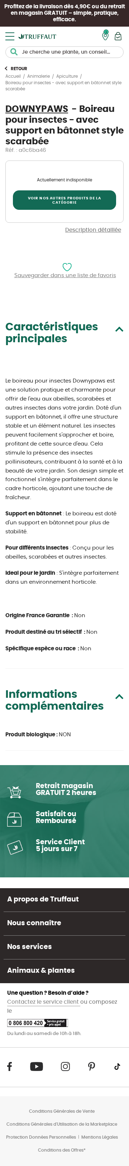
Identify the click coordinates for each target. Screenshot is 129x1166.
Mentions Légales (99, 1137)
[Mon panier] (118, 36)
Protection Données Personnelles (41, 1137)
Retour (19, 69)
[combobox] (64, 52)
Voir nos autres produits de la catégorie (64, 200)
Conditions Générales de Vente (62, 1111)
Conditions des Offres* (62, 1150)
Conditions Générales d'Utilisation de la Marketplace (61, 1124)
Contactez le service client (43, 1002)
